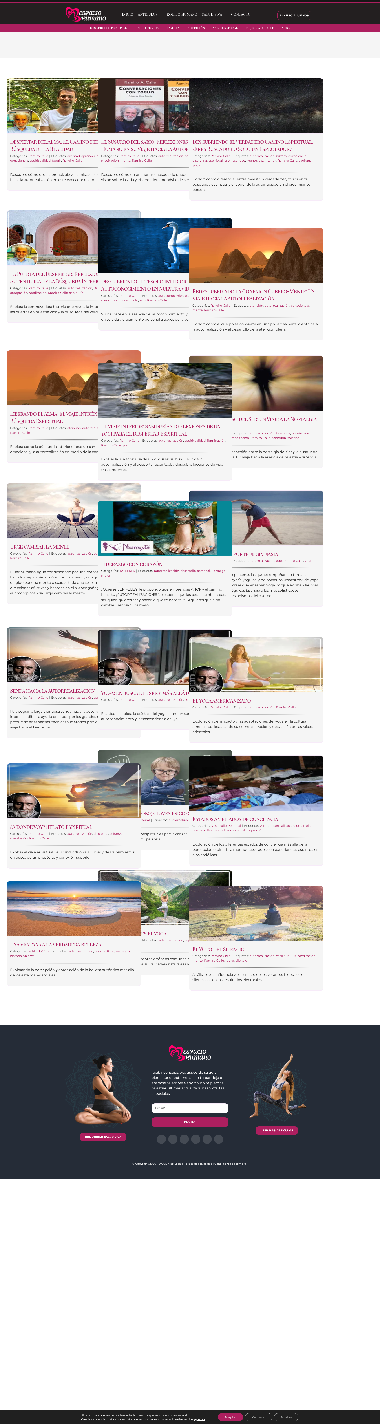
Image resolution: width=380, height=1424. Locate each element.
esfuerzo (116, 834)
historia (16, 956)
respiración (255, 830)
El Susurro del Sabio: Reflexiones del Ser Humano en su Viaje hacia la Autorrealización (160, 145)
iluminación (216, 441)
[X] (253, 48)
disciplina (199, 161)
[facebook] (332, 28)
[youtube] (363, 28)
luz (294, 956)
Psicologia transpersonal (226, 830)
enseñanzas (300, 433)
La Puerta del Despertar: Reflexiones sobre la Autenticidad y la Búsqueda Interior (69, 277)
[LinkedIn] (260, 48)
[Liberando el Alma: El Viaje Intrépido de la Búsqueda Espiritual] (74, 377)
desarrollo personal (195, 571)
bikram (281, 156)
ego (143, 300)
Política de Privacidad (198, 1163)
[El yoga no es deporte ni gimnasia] (256, 518)
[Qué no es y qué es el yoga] (165, 897)
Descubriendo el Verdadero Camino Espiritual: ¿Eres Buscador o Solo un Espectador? (252, 145)
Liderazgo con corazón (131, 563)
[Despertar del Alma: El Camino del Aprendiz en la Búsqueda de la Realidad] (74, 105)
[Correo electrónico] (281, 48)
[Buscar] (256, 14)
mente (125, 161)
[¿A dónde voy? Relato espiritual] (74, 790)
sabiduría (76, 293)
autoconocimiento (172, 296)
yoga (196, 165)
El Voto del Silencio (218, 948)
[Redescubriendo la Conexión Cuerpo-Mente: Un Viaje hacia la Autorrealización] (256, 255)
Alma (264, 826)
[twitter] (340, 28)
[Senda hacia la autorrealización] (74, 654)
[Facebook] (246, 48)
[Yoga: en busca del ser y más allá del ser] (165, 657)
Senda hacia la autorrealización (52, 690)
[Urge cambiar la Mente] (74, 510)
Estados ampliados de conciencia (235, 818)
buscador (283, 433)
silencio (241, 961)
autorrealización (170, 156)
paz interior (267, 161)
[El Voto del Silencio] (256, 913)
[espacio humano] (86, 7)
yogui (126, 445)
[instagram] (348, 28)
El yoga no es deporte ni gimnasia (235, 553)
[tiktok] (371, 28)
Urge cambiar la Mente (39, 546)
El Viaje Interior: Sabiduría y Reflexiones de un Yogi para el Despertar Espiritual (160, 430)
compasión (18, 293)
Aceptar (231, 1417)
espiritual (215, 161)
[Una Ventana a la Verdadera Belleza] (74, 908)
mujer (105, 575)
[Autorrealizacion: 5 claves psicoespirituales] (165, 777)
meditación (110, 161)
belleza (100, 951)
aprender (88, 156)
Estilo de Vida (38, 951)
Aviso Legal (173, 1163)
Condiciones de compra (230, 1163)
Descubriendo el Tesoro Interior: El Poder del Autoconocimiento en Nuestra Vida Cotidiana (161, 285)
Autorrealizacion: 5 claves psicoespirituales (159, 812)
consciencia (19, 161)
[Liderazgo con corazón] (165, 528)
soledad (293, 438)
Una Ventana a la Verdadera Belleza (55, 944)
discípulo (131, 300)
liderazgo (219, 571)
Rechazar (259, 1417)
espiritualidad (40, 161)
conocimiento (112, 300)
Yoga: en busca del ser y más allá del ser (152, 692)
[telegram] (356, 28)
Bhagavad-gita (118, 951)
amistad (73, 156)
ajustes (199, 1419)
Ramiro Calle (38, 156)
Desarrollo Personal (226, 826)
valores (28, 956)
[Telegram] (274, 48)
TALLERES (127, 571)
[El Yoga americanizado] (256, 664)
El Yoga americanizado (221, 700)
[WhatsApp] (267, 48)
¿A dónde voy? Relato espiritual (51, 826)
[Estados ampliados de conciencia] (256, 783)
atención (256, 305)
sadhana (305, 161)
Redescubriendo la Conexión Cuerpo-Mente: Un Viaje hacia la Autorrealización (253, 294)
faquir (56, 161)
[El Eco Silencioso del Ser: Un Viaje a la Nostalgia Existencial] (256, 383)
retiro (229, 961)
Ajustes (286, 1417)
